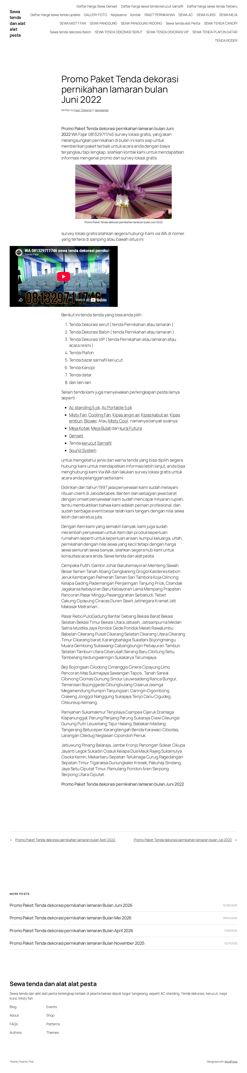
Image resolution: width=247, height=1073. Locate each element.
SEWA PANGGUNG (103, 23)
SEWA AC (185, 14)
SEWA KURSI (206, 14)
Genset (76, 436)
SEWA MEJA (228, 14)
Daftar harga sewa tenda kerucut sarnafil (152, 6)
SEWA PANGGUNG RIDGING (141, 23)
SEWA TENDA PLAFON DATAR (214, 32)
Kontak (135, 14)
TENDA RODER (226, 40)
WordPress (230, 1061)
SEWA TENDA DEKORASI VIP (167, 32)
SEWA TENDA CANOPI (220, 23)
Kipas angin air (126, 415)
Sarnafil (104, 443)
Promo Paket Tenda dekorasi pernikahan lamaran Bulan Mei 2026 (71, 918)
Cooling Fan (99, 415)
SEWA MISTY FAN (73, 23)
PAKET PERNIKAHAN (160, 14)
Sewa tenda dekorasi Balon (70, 32)
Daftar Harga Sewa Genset (97, 6)
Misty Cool (118, 421)
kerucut (89, 443)
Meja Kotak (79, 428)
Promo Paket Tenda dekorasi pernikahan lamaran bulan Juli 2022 (183, 839)
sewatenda (101, 110)
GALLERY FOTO (95, 14)
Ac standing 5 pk (84, 407)
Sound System (82, 450)
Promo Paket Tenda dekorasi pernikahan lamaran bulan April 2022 (65, 839)
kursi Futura (131, 428)
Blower (90, 421)
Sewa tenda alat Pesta (183, 23)
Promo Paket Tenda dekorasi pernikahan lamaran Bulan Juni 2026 (71, 905)
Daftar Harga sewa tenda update (55, 14)
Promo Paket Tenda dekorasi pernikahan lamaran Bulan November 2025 (77, 943)
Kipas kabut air (154, 415)
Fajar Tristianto (83, 110)
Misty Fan (78, 415)
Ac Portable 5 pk (117, 407)
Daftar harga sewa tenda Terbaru (212, 6)
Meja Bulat (101, 428)
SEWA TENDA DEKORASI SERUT (119, 32)
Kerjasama (119, 14)
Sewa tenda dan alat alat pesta (17, 23)
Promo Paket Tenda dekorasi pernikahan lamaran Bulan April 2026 (72, 930)
